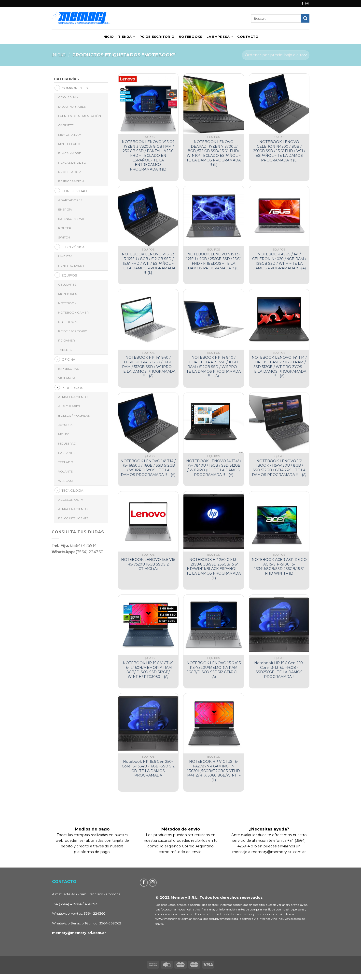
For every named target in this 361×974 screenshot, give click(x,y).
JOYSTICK (65, 425)
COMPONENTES (75, 88)
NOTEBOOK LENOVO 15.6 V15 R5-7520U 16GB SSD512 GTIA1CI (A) (148, 564)
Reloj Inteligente (73, 518)
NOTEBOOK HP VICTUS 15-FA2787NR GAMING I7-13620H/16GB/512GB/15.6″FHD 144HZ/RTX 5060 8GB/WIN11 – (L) (213, 770)
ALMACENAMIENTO (73, 397)
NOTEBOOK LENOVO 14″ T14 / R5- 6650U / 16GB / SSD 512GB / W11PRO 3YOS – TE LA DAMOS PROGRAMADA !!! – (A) (148, 468)
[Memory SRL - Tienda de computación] (96, 18)
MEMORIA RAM (69, 134)
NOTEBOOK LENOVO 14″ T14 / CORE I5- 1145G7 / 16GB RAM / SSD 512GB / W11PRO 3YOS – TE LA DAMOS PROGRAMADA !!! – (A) (279, 366)
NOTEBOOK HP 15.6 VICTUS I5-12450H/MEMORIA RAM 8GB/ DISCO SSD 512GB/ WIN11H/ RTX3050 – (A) (148, 670)
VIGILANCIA (66, 378)
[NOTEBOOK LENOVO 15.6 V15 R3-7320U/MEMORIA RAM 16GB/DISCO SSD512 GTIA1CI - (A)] (213, 625)
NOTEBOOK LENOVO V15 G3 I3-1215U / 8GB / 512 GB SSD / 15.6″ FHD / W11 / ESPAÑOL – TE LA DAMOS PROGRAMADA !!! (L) (148, 263)
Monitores (67, 294)
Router (64, 228)
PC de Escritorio (156, 37)
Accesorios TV (70, 499)
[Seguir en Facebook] (302, 3)
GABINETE (66, 125)
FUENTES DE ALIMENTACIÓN (79, 116)
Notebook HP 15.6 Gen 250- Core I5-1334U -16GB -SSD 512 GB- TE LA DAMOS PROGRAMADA (148, 768)
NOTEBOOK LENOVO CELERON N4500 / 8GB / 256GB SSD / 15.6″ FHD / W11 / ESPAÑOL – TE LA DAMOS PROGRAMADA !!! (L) (279, 151)
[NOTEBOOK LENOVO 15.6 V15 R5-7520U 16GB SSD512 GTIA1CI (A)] (148, 521)
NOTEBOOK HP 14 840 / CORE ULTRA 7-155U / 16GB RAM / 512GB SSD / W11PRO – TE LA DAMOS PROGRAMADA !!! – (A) (213, 366)
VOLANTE (65, 471)
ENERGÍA (65, 209)
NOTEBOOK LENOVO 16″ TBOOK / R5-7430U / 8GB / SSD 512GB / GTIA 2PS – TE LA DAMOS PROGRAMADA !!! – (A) (279, 468)
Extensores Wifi (71, 219)
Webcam (65, 481)
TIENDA (125, 37)
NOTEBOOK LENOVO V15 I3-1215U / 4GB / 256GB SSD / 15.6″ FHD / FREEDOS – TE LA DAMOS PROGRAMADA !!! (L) (213, 261)
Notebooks (190, 37)
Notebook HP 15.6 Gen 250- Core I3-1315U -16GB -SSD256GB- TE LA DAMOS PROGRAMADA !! (279, 670)
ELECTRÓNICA (73, 247)
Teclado (65, 462)
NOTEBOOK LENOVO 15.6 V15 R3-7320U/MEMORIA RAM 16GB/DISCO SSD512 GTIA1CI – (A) (214, 670)
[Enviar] (305, 18)
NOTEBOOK (67, 303)
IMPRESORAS (68, 368)
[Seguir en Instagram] (306, 3)
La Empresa (218, 37)
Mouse (63, 434)
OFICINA (68, 359)
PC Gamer (66, 340)
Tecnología (72, 490)
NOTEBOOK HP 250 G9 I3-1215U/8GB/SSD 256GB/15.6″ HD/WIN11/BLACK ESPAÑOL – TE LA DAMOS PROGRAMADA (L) (213, 568)
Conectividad (74, 191)
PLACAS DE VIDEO (72, 162)
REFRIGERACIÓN (71, 181)
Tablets (64, 350)
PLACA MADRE (69, 153)
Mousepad (67, 443)
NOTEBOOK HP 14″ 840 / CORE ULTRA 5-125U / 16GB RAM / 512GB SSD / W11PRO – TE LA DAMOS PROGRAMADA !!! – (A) (148, 366)
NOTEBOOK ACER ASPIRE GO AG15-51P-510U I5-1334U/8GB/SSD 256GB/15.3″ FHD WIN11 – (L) (279, 566)
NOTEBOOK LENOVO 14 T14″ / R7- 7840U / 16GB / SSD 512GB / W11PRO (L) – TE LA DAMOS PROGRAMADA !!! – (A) (213, 468)
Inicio (108, 37)
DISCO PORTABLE (72, 106)
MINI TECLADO (69, 144)
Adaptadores (70, 200)
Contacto (247, 37)
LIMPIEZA (65, 256)
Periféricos (72, 388)
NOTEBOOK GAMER (73, 312)
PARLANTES (67, 453)
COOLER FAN (68, 97)
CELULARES (67, 284)
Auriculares (69, 406)
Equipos (69, 275)
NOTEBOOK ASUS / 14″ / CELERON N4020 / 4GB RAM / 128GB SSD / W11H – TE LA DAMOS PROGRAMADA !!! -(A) (279, 261)
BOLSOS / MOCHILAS (74, 415)
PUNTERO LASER (71, 265)
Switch (64, 237)
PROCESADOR (69, 172)
